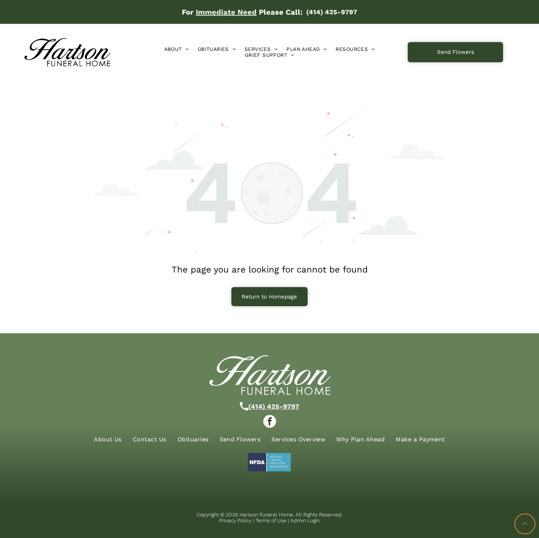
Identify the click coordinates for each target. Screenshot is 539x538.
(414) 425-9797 (273, 406)
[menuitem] (176, 49)
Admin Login (305, 520)
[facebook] (269, 422)
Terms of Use (271, 520)
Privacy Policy (235, 520)
